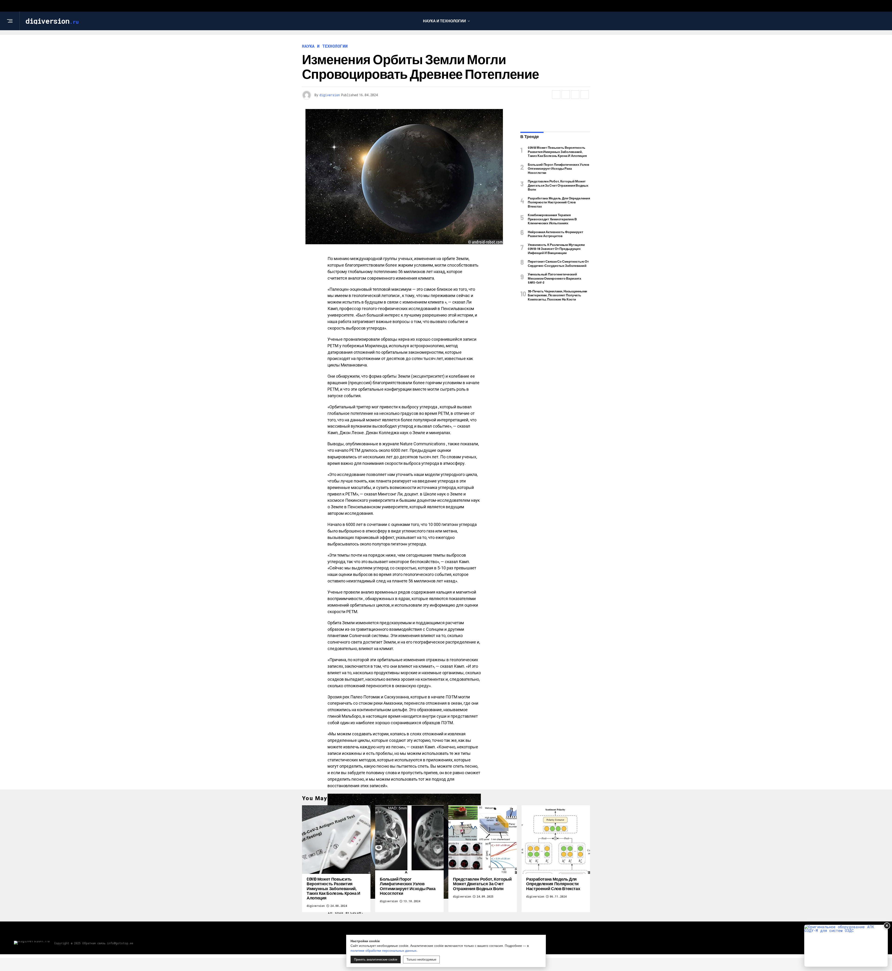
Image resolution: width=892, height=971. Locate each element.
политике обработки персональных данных (383, 950)
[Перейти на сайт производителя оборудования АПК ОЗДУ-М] (846, 946)
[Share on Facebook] (556, 94)
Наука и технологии (444, 21)
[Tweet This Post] (565, 94)
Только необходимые (421, 959)
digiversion (329, 95)
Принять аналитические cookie (375, 959)
